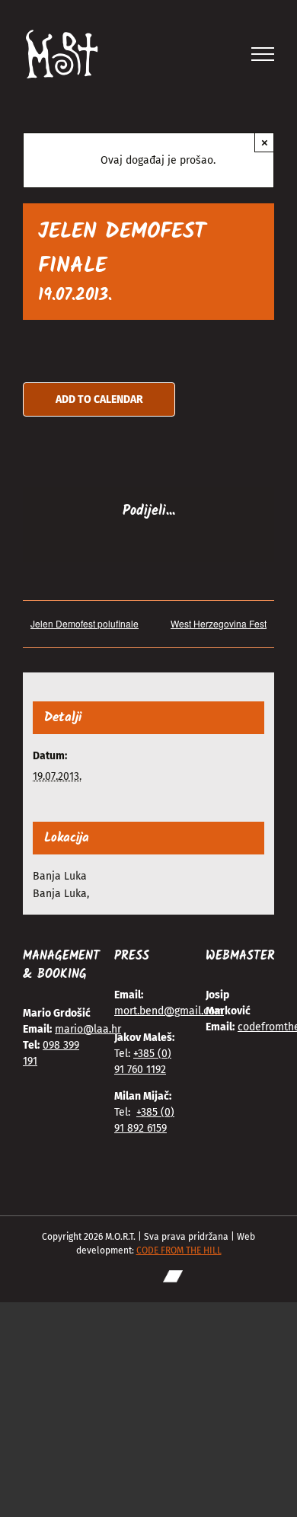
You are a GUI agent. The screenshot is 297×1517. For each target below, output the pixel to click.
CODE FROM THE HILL (179, 1250)
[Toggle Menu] (263, 54)
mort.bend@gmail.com (169, 1010)
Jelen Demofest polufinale (84, 623)
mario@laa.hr (88, 1029)
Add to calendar (99, 399)
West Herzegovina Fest (219, 623)
